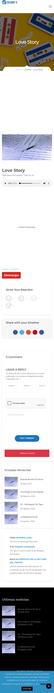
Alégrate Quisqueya (25, 546)
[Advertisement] (27, 106)
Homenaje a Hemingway (31, 492)
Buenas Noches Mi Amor (31, 479)
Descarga (11, 275)
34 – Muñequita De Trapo (31, 504)
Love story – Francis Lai (10, 269)
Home (19, 69)
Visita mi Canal (27, 453)
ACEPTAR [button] (27, 689)
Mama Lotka (25, 537)
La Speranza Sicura (28, 517)
